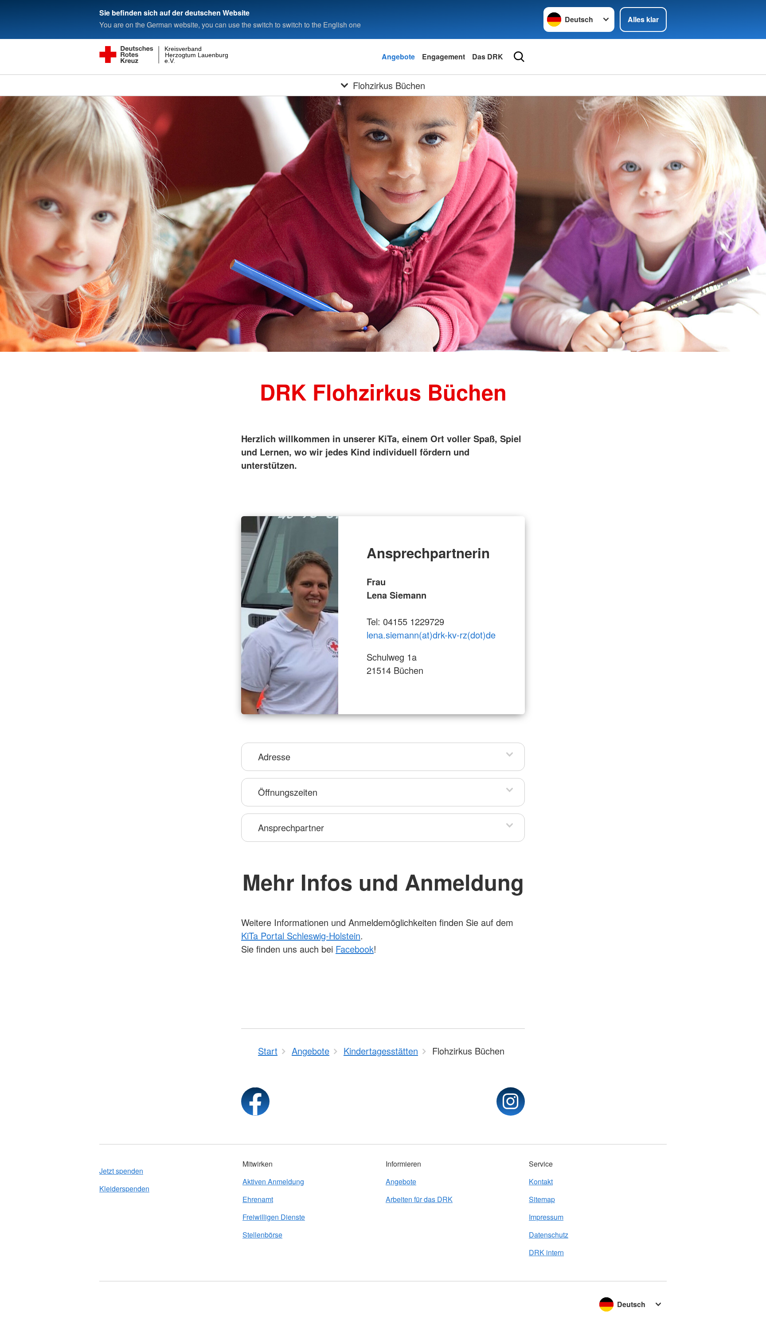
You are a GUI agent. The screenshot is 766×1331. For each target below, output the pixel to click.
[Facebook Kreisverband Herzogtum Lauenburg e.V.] (255, 1101)
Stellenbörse (262, 1235)
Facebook (355, 948)
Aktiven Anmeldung (273, 1181)
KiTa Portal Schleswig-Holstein (300, 935)
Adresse (274, 756)
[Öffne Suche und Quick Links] (519, 57)
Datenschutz (548, 1235)
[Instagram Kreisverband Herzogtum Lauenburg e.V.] (510, 1101)
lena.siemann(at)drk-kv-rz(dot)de (431, 634)
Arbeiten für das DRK (419, 1199)
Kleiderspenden (124, 1188)
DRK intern (546, 1252)
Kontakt (541, 1181)
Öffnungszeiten (287, 792)
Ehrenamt (257, 1199)
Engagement (443, 56)
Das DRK (487, 56)
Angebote (398, 56)
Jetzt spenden (121, 1171)
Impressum (546, 1217)
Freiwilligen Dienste (273, 1217)
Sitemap (542, 1199)
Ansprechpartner (291, 827)
